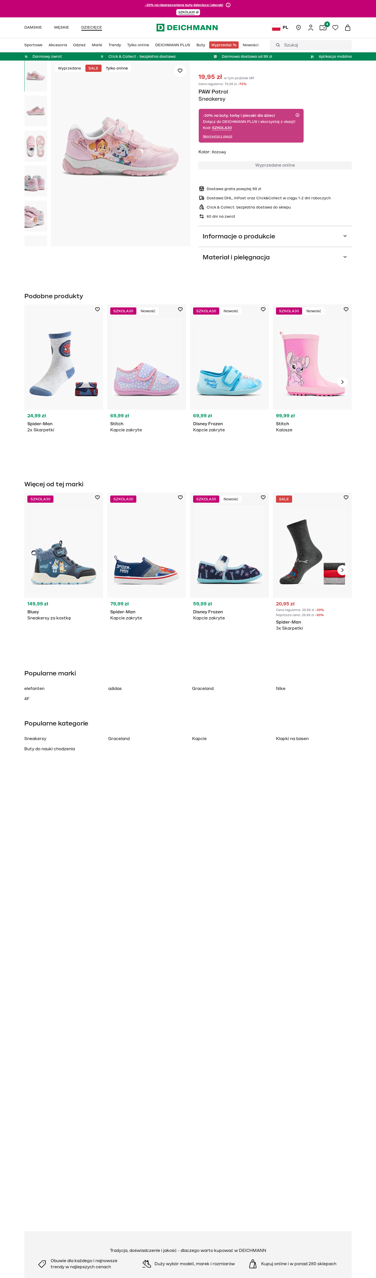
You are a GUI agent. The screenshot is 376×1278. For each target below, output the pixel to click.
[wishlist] (335, 28)
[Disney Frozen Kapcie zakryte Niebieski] (229, 382)
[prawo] (342, 382)
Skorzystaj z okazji (217, 136)
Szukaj (291, 45)
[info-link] (228, 5)
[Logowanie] (311, 28)
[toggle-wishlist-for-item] (180, 71)
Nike (280, 688)
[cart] (348, 28)
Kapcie (199, 738)
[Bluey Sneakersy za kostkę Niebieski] (63, 570)
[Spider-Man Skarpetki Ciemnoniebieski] (63, 382)
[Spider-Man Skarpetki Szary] (312, 570)
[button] (188, 12)
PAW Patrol (213, 92)
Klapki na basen (292, 738)
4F (26, 699)
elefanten (34, 688)
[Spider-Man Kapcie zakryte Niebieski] (146, 570)
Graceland (203, 688)
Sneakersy (35, 738)
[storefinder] (298, 28)
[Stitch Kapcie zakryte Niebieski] (146, 382)
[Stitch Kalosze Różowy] (312, 382)
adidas (115, 688)
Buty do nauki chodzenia (49, 749)
